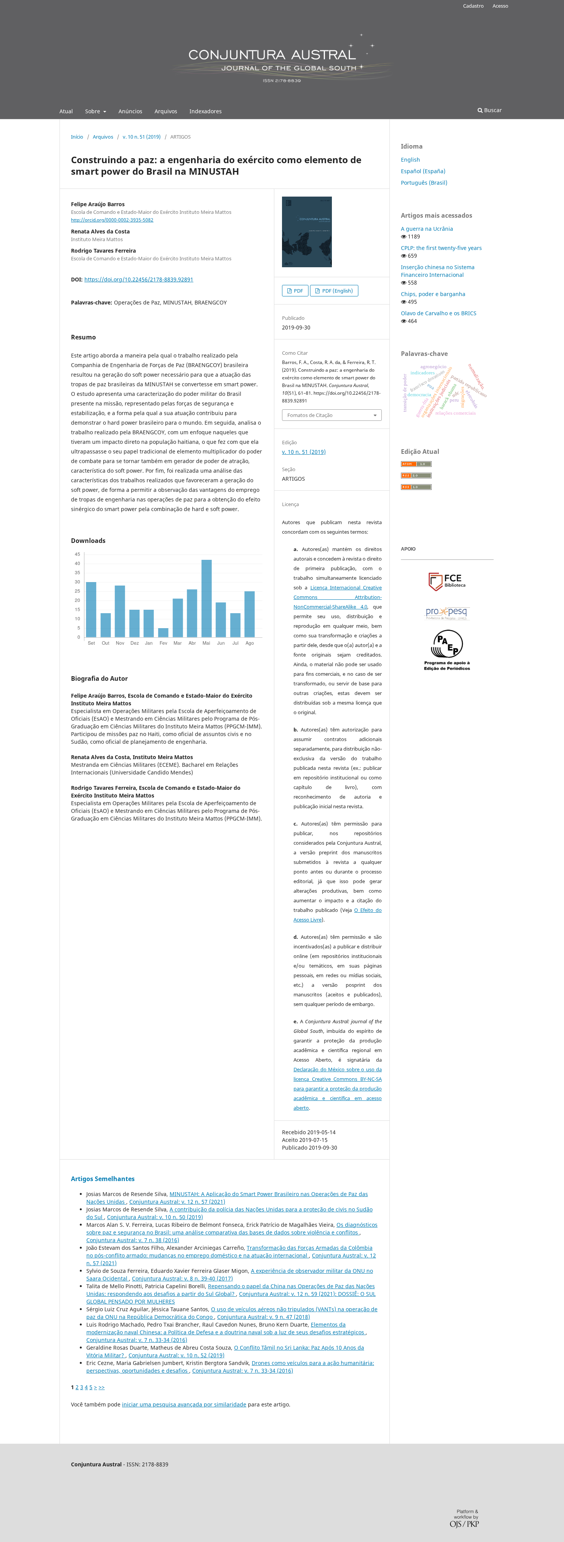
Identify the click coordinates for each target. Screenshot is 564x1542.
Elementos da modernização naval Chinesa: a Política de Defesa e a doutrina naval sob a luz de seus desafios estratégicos (226, 1328)
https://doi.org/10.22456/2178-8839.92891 (138, 279)
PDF (298, 290)
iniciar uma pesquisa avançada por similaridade (184, 1404)
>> (102, 1387)
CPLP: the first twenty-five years (441, 247)
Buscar (492, 110)
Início (77, 136)
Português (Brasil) (424, 182)
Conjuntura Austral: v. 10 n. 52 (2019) (176, 1355)
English (410, 159)
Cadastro (473, 5)
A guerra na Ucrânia (427, 228)
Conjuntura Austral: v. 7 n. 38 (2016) (132, 1240)
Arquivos (166, 111)
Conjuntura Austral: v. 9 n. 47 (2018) (263, 1316)
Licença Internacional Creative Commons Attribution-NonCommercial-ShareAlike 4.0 (338, 597)
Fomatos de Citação (310, 415)
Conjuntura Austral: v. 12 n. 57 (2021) (177, 1201)
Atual (66, 111)
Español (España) (423, 171)
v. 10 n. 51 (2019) (142, 136)
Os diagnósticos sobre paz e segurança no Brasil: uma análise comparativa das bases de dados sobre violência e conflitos (232, 1228)
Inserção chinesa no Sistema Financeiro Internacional (438, 270)
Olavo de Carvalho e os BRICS (439, 313)
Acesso (500, 5)
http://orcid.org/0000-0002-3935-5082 (112, 220)
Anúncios (130, 111)
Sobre (93, 111)
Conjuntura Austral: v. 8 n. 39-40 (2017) (182, 1278)
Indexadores (206, 111)
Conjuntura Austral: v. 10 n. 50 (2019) (155, 1217)
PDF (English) (337, 290)
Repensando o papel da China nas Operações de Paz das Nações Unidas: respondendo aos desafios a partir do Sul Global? (230, 1289)
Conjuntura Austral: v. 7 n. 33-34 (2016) (136, 1339)
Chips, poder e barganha (433, 294)
